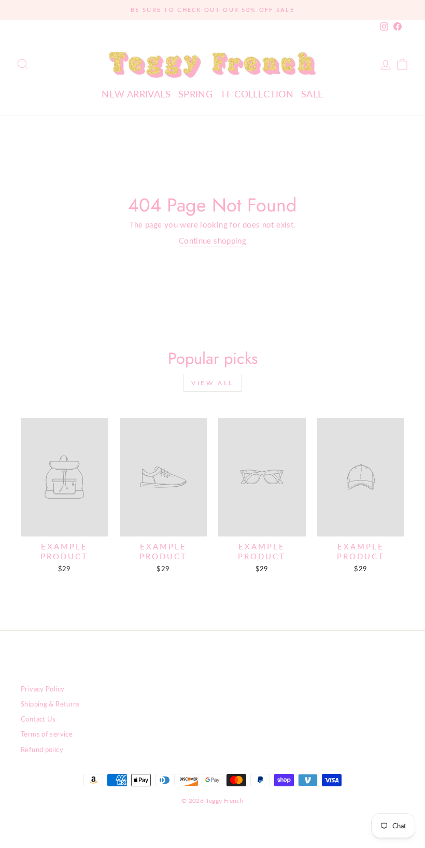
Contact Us (38, 719)
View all (212, 383)
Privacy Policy (42, 689)
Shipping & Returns (50, 704)
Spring (195, 94)
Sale (312, 94)
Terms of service (47, 734)
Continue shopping (212, 240)
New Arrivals (136, 94)
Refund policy (42, 749)
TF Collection (256, 94)
